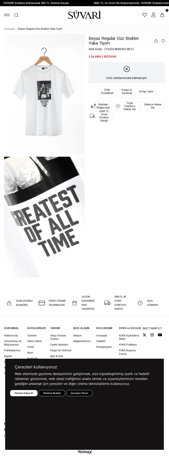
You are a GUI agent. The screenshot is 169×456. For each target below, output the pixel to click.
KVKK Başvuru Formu (127, 352)
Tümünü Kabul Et (23, 393)
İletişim (77, 335)
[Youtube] (160, 335)
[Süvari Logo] (84, 15)
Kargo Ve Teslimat (60, 350)
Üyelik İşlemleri (59, 344)
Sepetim (101, 341)
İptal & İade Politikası (56, 358)
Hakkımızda (11, 335)
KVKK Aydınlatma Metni (129, 337)
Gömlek (31, 335)
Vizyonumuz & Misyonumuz (12, 343)
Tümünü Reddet (52, 393)
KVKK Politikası (128, 344)
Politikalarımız (12, 350)
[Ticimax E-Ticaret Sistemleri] (84, 452)
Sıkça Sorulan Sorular (58, 337)
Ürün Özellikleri (107, 91)
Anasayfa (101, 335)
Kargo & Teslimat (126, 91)
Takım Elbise (34, 341)
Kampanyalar (103, 347)
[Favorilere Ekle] (163, 41)
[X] (144, 335)
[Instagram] (152, 335)
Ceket (30, 347)
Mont (30, 352)
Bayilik (8, 356)
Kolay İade (146, 91)
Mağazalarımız (82, 341)
